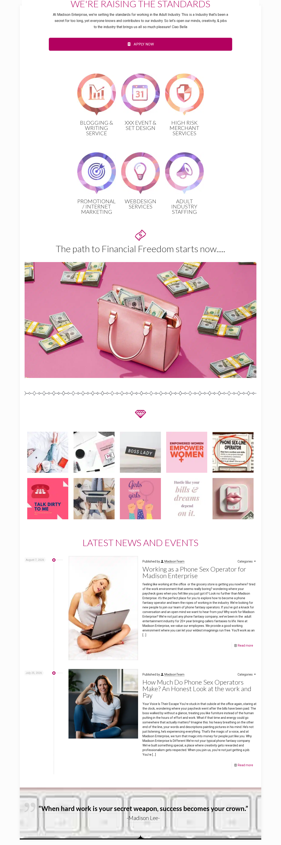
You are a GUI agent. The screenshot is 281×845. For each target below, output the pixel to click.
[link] (140, 320)
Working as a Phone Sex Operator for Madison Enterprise (194, 572)
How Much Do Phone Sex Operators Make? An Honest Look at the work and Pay (196, 688)
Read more (245, 645)
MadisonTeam (174, 561)
